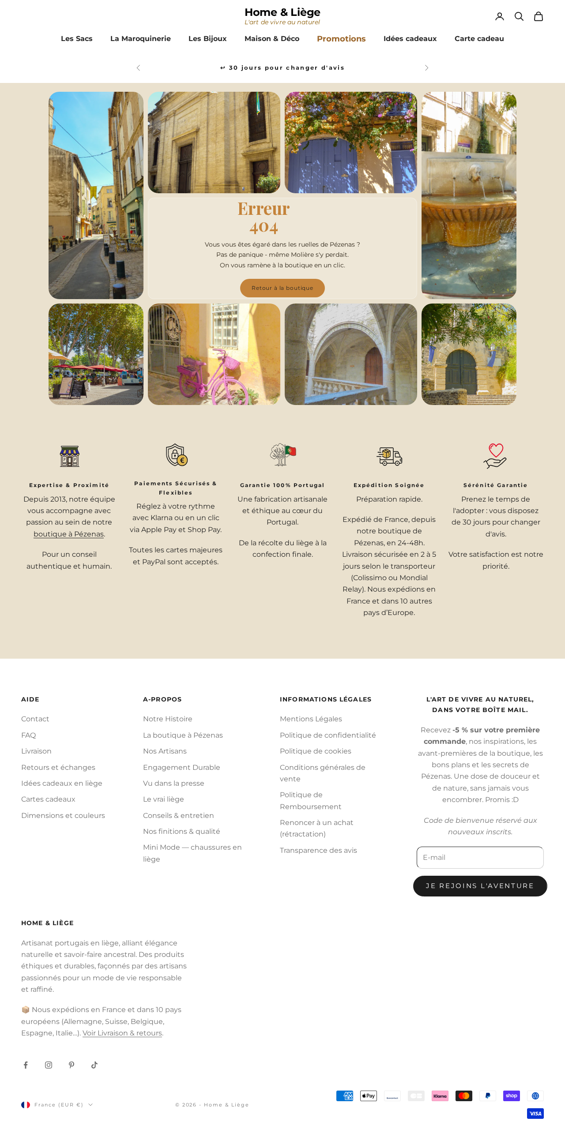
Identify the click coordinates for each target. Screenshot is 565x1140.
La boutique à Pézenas (183, 735)
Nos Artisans (165, 751)
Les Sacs (77, 38)
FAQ (28, 735)
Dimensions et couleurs (63, 815)
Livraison (36, 751)
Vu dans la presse (173, 783)
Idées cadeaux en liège (61, 783)
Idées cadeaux (410, 38)
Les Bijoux (207, 38)
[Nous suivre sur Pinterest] (71, 1065)
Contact (35, 719)
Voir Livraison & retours (122, 1033)
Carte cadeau (479, 38)
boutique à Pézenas (69, 534)
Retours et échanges (58, 767)
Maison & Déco (272, 38)
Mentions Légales (311, 719)
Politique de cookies (315, 751)
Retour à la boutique (282, 288)
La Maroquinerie (140, 38)
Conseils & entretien (178, 815)
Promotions (341, 39)
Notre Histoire (167, 719)
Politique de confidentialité (328, 735)
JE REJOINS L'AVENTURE (480, 885)
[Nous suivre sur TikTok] (94, 1065)
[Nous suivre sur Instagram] (48, 1065)
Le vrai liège (163, 799)
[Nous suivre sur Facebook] (25, 1065)
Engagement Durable (181, 767)
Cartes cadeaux (48, 799)
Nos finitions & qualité (181, 831)
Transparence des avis (318, 850)
